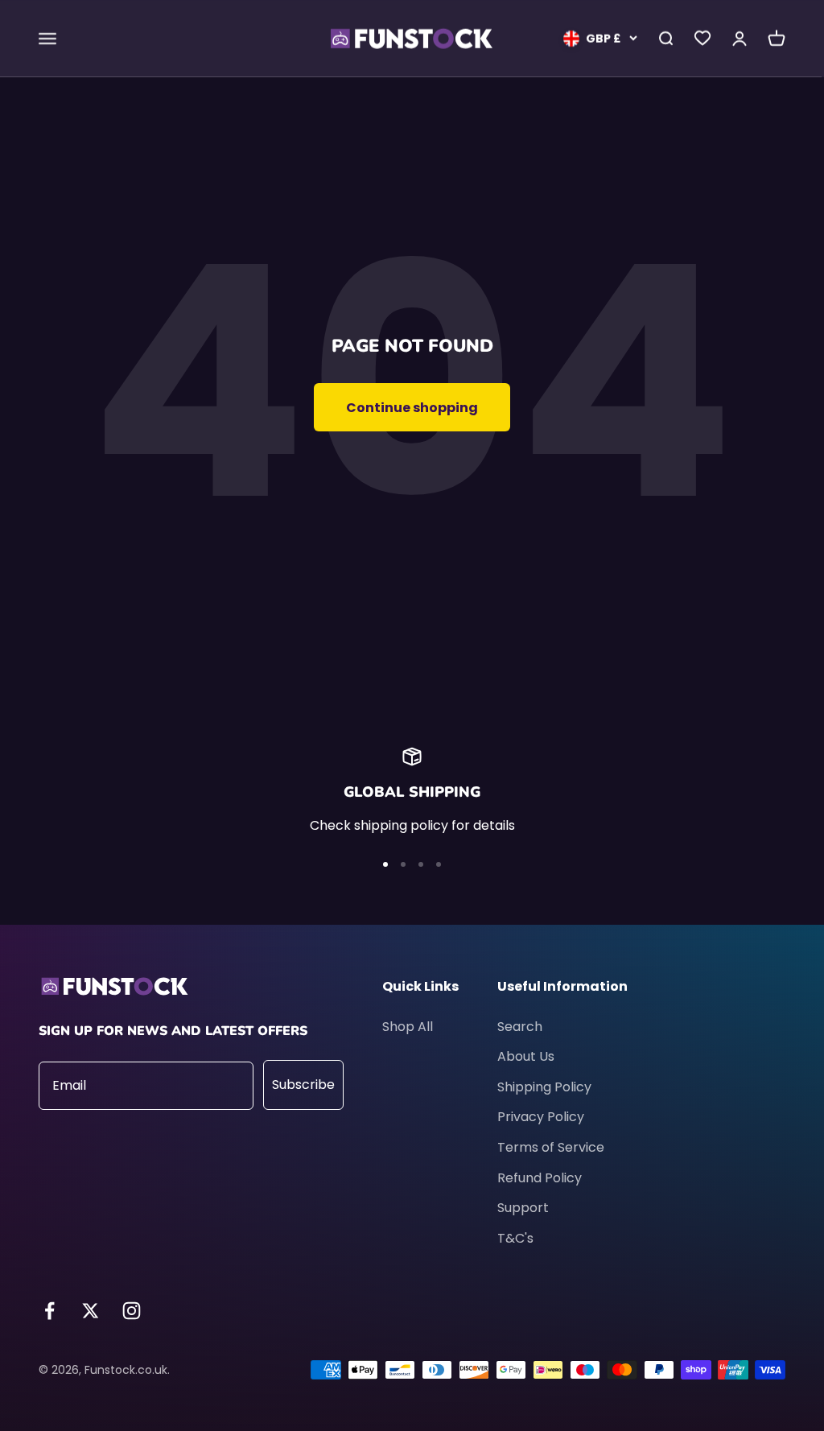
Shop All (407, 1026)
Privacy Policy (540, 1116)
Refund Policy (539, 1178)
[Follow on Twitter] (90, 1311)
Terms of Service (550, 1147)
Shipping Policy (544, 1087)
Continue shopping (412, 407)
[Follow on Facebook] (49, 1311)
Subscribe (303, 1084)
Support (523, 1207)
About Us (525, 1056)
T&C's (515, 1238)
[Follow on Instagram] (131, 1311)
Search (519, 1026)
